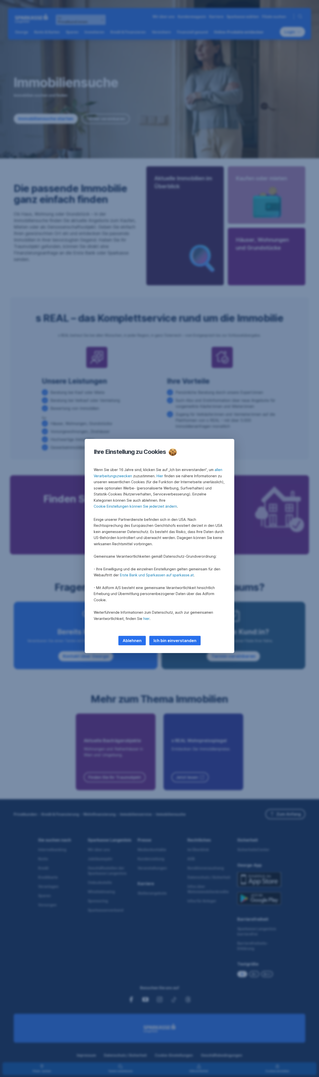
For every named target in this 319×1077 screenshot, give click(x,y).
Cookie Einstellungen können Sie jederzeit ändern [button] (135, 506)
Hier (160, 476)
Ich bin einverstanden (175, 640)
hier (146, 618)
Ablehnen (132, 640)
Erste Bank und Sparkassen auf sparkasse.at (157, 575)
